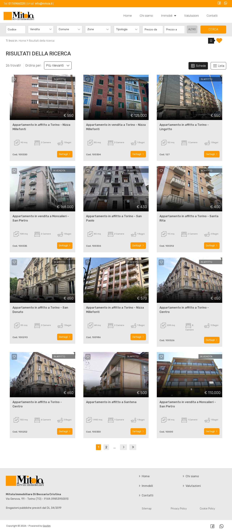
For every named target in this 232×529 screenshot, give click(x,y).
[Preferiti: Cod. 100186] (88, 262)
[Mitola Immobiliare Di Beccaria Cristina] (19, 16)
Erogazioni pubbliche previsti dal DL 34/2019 (33, 507)
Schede (200, 66)
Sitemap (147, 508)
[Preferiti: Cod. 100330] (14, 79)
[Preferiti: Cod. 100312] (161, 170)
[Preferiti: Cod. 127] (161, 79)
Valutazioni (191, 15)
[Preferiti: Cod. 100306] (88, 170)
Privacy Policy (179, 508)
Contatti (212, 15)
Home (127, 15)
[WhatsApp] (225, 3)
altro (192, 29)
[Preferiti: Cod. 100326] (161, 262)
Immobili (167, 15)
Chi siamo (146, 15)
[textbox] (67, 29)
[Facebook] (219, 3)
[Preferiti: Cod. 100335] (14, 170)
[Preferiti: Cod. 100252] (14, 356)
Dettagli (63, 154)
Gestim (47, 525)
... (114, 447)
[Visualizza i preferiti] (219, 42)
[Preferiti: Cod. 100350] (88, 356)
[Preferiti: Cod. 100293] (14, 262)
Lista (220, 66)
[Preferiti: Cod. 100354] (88, 79)
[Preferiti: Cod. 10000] (161, 356)
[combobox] (41, 29)
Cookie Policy (207, 508)
